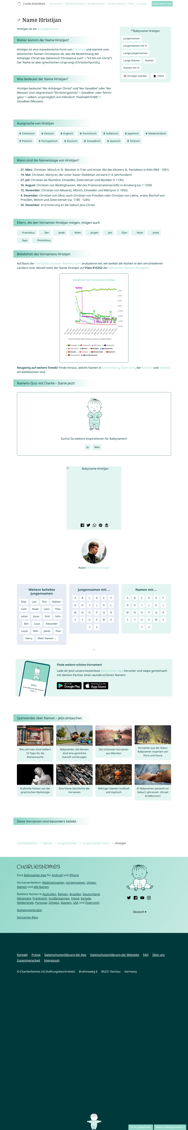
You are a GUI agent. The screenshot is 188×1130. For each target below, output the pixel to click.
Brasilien (75, 894)
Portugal (41, 902)
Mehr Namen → (47, 638)
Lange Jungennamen (135, 53)
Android (57, 875)
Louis (37, 623)
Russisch (71, 141)
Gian (124, 232)
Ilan (46, 232)
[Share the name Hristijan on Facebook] (82, 526)
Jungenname (49, 29)
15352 (160, 76)
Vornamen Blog (27, 917)
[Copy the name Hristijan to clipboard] (106, 526)
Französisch (89, 133)
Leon (47, 609)
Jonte (156, 232)
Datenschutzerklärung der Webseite (114, 955)
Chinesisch (28, 133)
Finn (44, 601)
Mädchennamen (74, 3)
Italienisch (111, 133)
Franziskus (28, 232)
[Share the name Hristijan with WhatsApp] (94, 526)
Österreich (128, 368)
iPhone (74, 875)
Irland (75, 898)
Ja (88, 447)
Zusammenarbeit (28, 960)
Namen (149, 60)
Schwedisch (93, 141)
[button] (71, 494)
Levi (34, 601)
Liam (24, 609)
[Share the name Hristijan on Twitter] (88, 526)
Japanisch (133, 133)
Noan (140, 232)
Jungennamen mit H (135, 45)
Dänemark (24, 898)
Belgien (63, 894)
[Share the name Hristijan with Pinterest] (100, 526)
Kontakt (22, 955)
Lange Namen (131, 60)
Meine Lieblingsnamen (169, 1127)
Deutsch (48, 133)
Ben (26, 623)
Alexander (52, 623)
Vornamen (56, 3)
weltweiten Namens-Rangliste (129, 268)
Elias (23, 601)
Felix (58, 616)
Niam (78, 232)
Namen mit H (131, 67)
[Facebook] (135, 897)
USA (75, 902)
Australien (49, 894)
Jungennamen (96, 3)
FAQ (146, 955)
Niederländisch (157, 133)
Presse (36, 955)
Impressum (51, 960)
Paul (58, 631)
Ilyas (25, 240)
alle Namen (41, 887)
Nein (97, 447)
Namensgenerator (29, 910)
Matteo (56, 601)
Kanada (86, 898)
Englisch (68, 133)
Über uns (158, 955)
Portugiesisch (49, 141)
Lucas (24, 631)
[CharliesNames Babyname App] (32, 4)
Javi (110, 232)
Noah (35, 609)
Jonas (36, 616)
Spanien (66, 902)
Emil (47, 616)
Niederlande (25, 902)
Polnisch (26, 141)
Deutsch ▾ (139, 912)
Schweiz (147, 368)
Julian (24, 616)
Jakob (47, 631)
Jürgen (94, 232)
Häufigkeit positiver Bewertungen (58, 263)
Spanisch (114, 141)
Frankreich (40, 898)
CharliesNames (27, 843)
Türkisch (134, 141)
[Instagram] (148, 897)
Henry (28, 638)
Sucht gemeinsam (140, 1127)
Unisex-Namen (116, 3)
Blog (131, 3)
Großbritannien (59, 898)
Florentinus (44, 240)
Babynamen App (162, 3)
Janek (61, 232)
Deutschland (110, 368)
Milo (35, 631)
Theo (58, 609)
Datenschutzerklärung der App (65, 955)
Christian (79, 49)
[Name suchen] (137, 4)
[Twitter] (128, 897)
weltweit (165, 368)
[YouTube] (142, 897)
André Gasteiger (99, 567)
